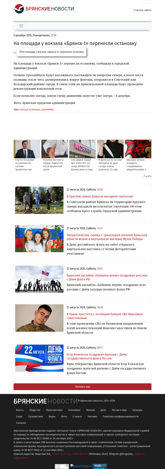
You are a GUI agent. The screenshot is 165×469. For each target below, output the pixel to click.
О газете (77, 416)
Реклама (92, 416)
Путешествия (35, 416)
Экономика (74, 410)
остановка (34, 109)
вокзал (24, 109)
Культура (137, 410)
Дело (103, 410)
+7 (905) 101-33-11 (79, 453)
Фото (64, 416)
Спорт (19, 416)
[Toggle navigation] (21, 26)
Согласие (21, 422)
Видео (52, 416)
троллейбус (47, 109)
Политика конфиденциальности (121, 416)
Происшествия (54, 410)
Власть (20, 410)
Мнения (90, 410)
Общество (34, 410)
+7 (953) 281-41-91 (61, 453)
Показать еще (82, 386)
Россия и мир (119, 410)
